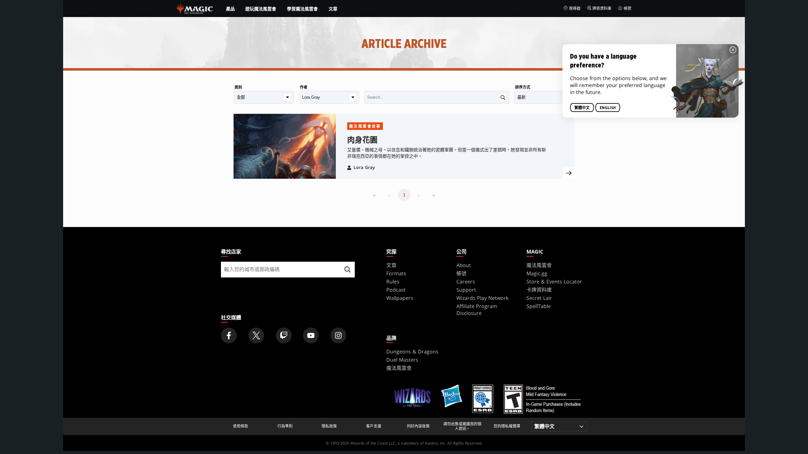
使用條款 (240, 426)
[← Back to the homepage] (195, 7)
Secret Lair (539, 297)
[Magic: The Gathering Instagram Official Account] (338, 335)
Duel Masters (402, 359)
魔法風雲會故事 (365, 126)
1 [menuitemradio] (404, 195)
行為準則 (285, 426)
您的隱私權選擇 (507, 426)
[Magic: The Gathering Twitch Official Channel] (284, 335)
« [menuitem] (374, 195)
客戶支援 (373, 426)
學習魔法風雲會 (302, 8)
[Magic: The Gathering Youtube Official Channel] (311, 335)
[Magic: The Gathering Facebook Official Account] (229, 335)
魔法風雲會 (539, 265)
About (463, 265)
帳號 (627, 8)
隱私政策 (329, 426)
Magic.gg (536, 273)
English (608, 108)
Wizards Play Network (482, 297)
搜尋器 (574, 8)
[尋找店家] (347, 269)
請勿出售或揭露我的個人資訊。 (462, 426)
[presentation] (568, 173)
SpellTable (538, 306)
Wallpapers (399, 297)
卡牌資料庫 (539, 289)
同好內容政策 (418, 426)
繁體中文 (582, 108)
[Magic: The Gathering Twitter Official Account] (256, 335)
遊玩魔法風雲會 (260, 8)
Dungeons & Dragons (412, 351)
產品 (230, 8)
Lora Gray (364, 167)
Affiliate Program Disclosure (476, 310)
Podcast (396, 289)
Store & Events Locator (554, 281)
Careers (465, 281)
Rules (392, 281)
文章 (333, 9)
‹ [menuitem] (389, 195)
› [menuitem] (418, 195)
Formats (396, 273)
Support (466, 289)
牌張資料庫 (601, 8)
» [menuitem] (433, 195)
